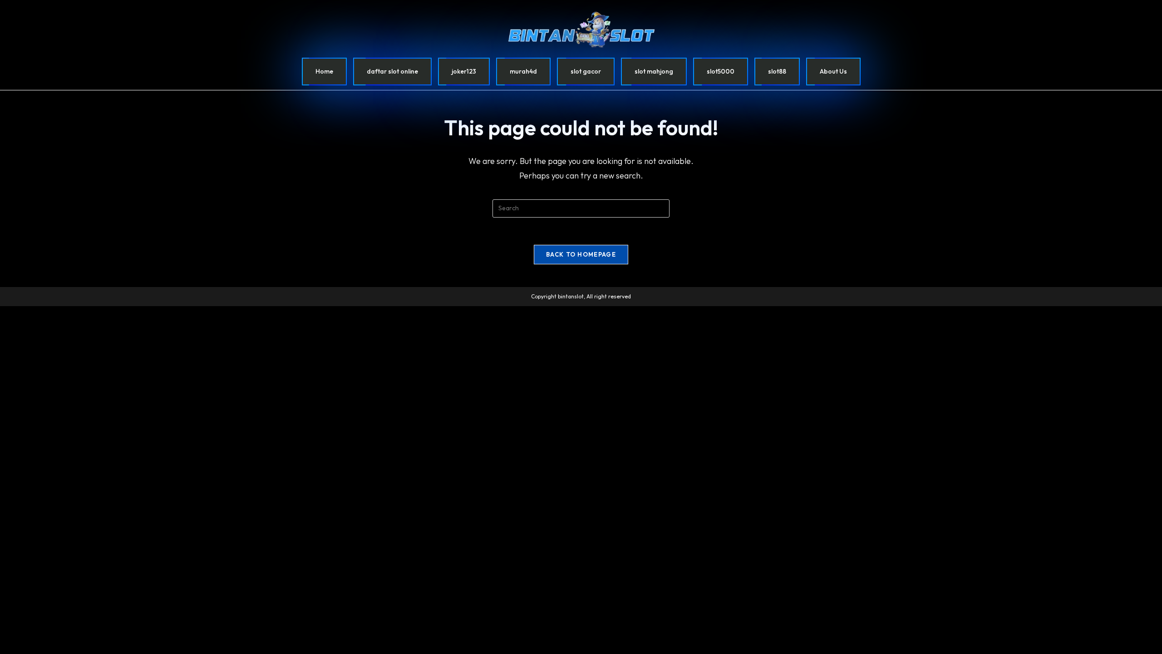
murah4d (523, 71)
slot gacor (586, 71)
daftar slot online (392, 71)
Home (324, 71)
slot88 (777, 71)
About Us (833, 71)
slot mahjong (654, 71)
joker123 (464, 71)
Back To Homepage (581, 254)
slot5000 (720, 71)
